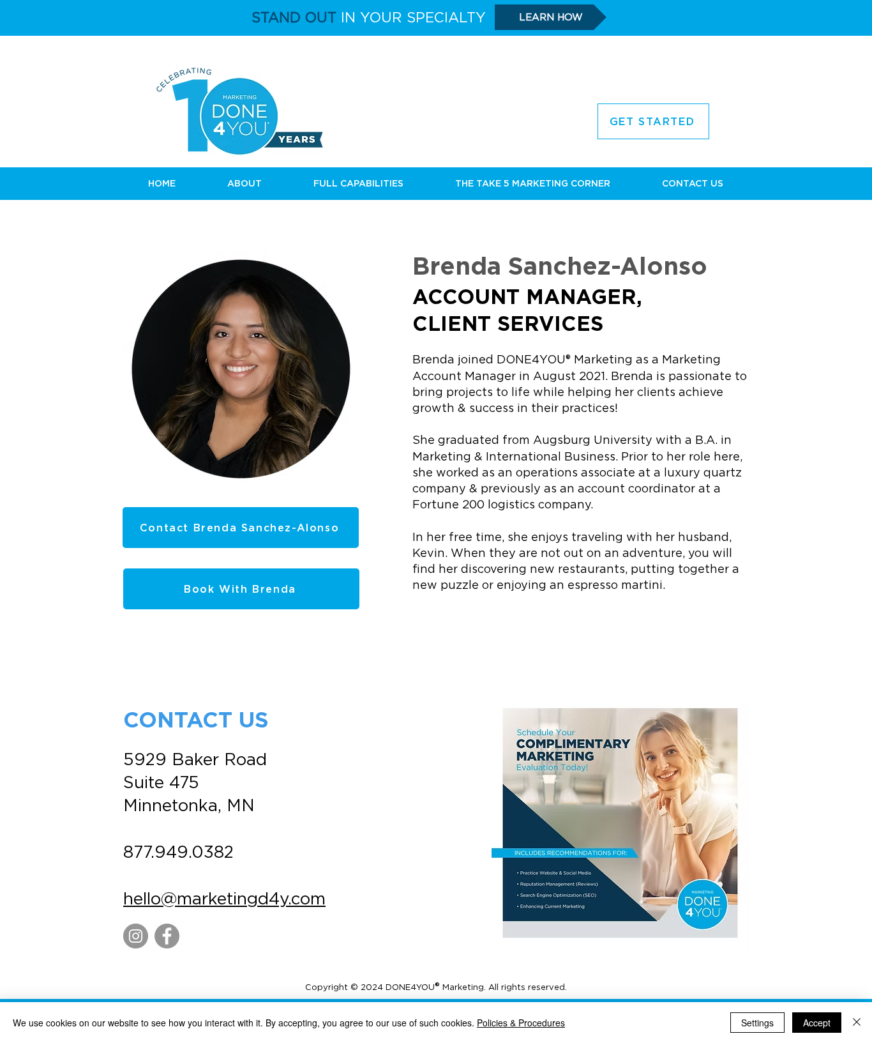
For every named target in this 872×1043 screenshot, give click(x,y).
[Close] (856, 1022)
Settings (757, 1022)
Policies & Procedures (521, 1022)
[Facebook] (166, 936)
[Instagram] (135, 936)
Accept (817, 1022)
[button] (244, 183)
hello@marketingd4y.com (224, 898)
